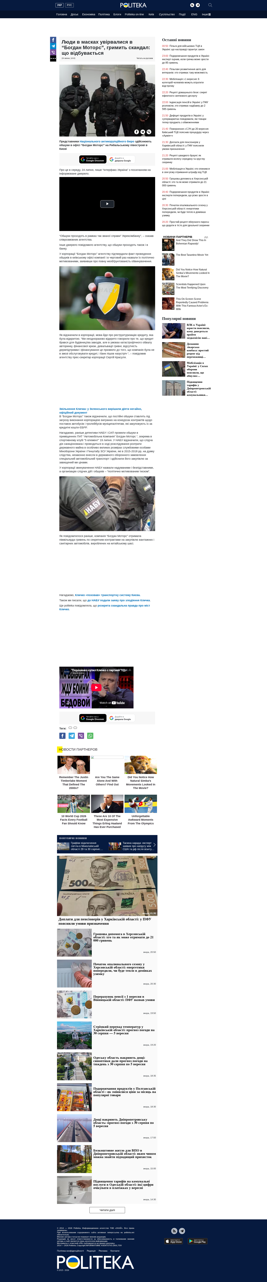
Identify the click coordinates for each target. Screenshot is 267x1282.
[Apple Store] (173, 1241)
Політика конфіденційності (70, 1251)
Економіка (88, 14)
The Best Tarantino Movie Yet (192, 255)
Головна (61, 14)
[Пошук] (210, 5)
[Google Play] (198, 1241)
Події (182, 14)
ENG (194, 14)
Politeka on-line (134, 14)
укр (59, 5)
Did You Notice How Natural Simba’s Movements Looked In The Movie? (193, 273)
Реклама (103, 1251)
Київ (151, 14)
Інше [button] (205, 14)
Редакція (91, 1251)
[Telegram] (198, 5)
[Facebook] (53, 40)
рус (69, 5)
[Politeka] (133, 5)
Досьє (74, 14)
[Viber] (53, 52)
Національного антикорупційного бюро (107, 141)
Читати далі (107, 1210)
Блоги (117, 14)
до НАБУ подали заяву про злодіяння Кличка (118, 600)
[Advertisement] (107, 382)
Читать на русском (145, 58)
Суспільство (167, 14)
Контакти (114, 1251)
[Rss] (192, 5)
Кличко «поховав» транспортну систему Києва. (107, 595)
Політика (104, 14)
